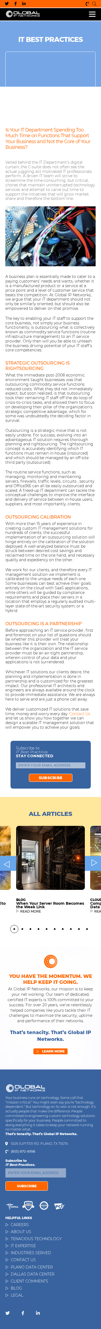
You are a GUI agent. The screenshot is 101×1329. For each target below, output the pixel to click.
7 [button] (63, 929)
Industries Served (31, 1253)
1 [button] (14, 929)
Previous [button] (8, 863)
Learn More (50, 1051)
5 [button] (47, 929)
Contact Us (23, 1260)
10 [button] (87, 929)
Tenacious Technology (36, 1239)
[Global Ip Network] (25, 1088)
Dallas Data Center (32, 1274)
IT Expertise (23, 1246)
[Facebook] (15, 4)
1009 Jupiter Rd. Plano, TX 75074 (39, 1144)
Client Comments (29, 1281)
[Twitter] (7, 4)
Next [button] (93, 863)
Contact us (79, 713)
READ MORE (30, 911)
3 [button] (30, 929)
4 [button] (38, 929)
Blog (16, 1288)
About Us (21, 1232)
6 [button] (55, 929)
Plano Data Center (32, 1267)
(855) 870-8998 (87, 4)
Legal (17, 1295)
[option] (50, 874)
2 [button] (22, 929)
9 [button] (79, 929)
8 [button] (71, 929)
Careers (20, 1225)
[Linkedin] (24, 4)
